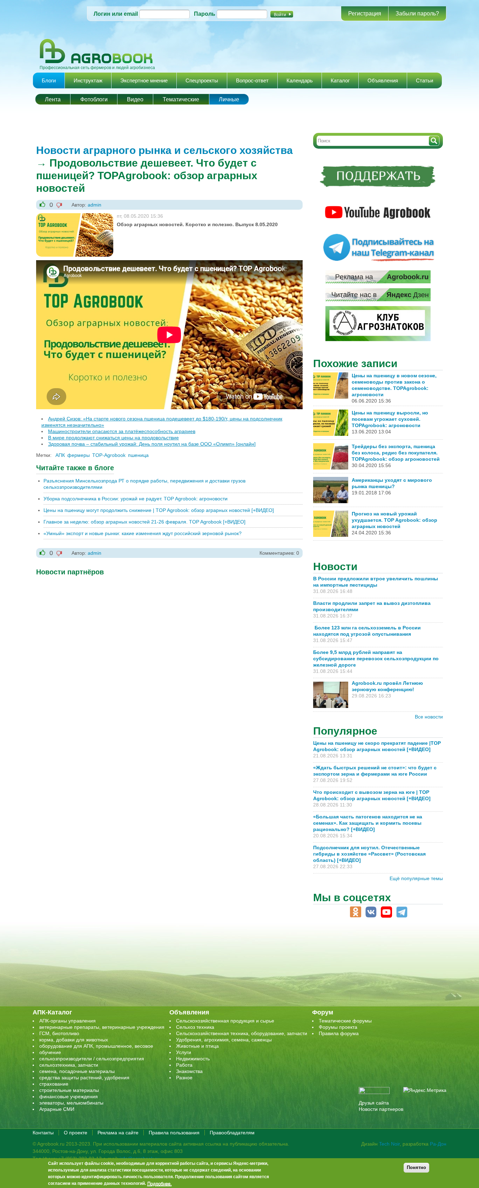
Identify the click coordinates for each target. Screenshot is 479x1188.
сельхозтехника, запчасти (68, 1065)
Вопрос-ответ (252, 80)
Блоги (49, 80)
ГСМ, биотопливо (59, 1033)
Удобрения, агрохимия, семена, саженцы (224, 1039)
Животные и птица (197, 1046)
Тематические (181, 99)
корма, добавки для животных (73, 1039)
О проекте (75, 1132)
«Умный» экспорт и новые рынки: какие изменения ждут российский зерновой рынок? (142, 533)
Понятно (416, 1167)
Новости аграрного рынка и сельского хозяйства (164, 150)
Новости (335, 566)
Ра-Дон (438, 1144)
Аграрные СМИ (56, 1109)
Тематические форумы (345, 1021)
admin (94, 205)
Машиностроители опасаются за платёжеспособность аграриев (121, 431)
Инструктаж (88, 80)
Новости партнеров (381, 1109)
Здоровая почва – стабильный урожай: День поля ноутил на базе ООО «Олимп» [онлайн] (152, 444)
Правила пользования (174, 1132)
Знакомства (189, 1071)
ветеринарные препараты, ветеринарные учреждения (101, 1027)
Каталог (340, 80)
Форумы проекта (338, 1027)
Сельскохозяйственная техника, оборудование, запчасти (241, 1033)
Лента (53, 99)
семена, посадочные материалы (77, 1071)
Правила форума (339, 1033)
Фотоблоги (94, 99)
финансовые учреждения (68, 1096)
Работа (184, 1065)
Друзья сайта (374, 1103)
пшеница (138, 455)
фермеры (78, 455)
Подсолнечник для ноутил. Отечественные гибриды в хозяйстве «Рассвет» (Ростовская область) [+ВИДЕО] (369, 854)
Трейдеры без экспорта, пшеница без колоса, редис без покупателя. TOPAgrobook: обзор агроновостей (396, 453)
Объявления (382, 80)
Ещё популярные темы (416, 878)
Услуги (183, 1052)
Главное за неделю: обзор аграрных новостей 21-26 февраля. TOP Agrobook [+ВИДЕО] (144, 522)
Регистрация (364, 13)
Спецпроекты (201, 80)
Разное (184, 1077)
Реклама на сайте (118, 1132)
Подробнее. (159, 1183)
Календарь (299, 80)
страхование (53, 1084)
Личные (229, 99)
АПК (60, 455)
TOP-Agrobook (109, 455)
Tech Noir (389, 1144)
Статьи (424, 80)
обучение (50, 1052)
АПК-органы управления (67, 1021)
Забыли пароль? (417, 13)
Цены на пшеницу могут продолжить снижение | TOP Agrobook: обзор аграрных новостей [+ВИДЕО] (158, 510)
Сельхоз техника (195, 1027)
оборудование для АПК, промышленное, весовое (96, 1046)
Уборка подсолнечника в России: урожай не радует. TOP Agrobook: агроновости (135, 498)
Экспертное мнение (144, 80)
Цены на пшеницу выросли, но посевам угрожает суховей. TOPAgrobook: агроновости (390, 419)
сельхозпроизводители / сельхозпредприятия (91, 1058)
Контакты (43, 1132)
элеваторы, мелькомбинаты (71, 1103)
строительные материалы (69, 1090)
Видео (135, 99)
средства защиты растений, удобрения (84, 1077)
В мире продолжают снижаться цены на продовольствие (113, 437)
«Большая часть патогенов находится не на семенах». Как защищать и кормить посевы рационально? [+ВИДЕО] (367, 823)
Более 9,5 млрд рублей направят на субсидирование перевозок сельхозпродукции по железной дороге (376, 658)
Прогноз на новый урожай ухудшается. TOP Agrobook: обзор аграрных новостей (394, 520)
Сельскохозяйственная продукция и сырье (225, 1021)
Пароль (204, 14)
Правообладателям (232, 1132)
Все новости (429, 717)
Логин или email (116, 14)
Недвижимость (193, 1058)
